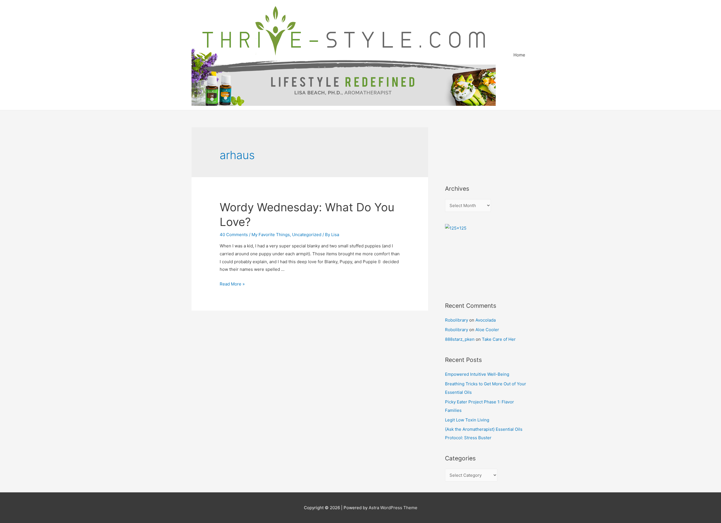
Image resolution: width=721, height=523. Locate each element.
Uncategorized (306, 234)
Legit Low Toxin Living (467, 420)
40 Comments (234, 234)
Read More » (232, 284)
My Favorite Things (271, 234)
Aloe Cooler (487, 329)
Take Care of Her (499, 339)
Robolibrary (456, 320)
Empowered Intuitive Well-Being (477, 374)
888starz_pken (460, 339)
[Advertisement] (470, 148)
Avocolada (485, 320)
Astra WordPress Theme (393, 507)
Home (519, 55)
